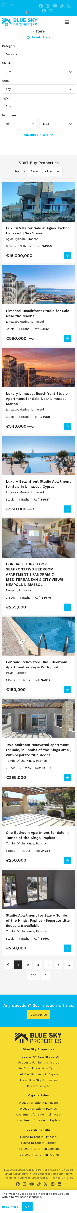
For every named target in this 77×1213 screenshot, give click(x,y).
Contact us (38, 1014)
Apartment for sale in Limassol (38, 1114)
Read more (10, 1206)
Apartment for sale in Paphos (38, 1120)
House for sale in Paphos (38, 1108)
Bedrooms (9, 115)
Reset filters (41, 37)
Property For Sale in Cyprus (38, 1056)
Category (8, 46)
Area (5, 81)
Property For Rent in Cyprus (38, 1062)
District (7, 63)
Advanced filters (36, 135)
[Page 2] (45, 975)
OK (27, 1206)
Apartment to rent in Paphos (39, 1154)
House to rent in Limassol (38, 1137)
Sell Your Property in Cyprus (38, 1068)
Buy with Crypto (38, 1086)
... (69, 965)
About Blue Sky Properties (38, 1080)
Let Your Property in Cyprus (38, 1074)
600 (33, 975)
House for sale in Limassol (38, 1102)
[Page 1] (8, 964)
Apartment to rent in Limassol (39, 1149)
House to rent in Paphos (38, 1143)
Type (5, 98)
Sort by (19, 171)
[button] (38, 54)
